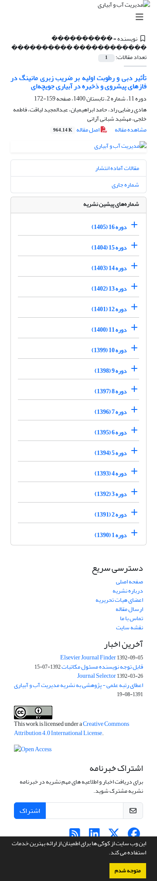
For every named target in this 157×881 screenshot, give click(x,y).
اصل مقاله (76, 129)
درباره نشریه (128, 591)
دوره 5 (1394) (111, 453)
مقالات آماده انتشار (117, 168)
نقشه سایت (129, 627)
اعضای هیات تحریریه (119, 600)
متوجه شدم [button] (128, 870)
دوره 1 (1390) (111, 535)
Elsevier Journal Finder (88, 657)
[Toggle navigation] (81, 17)
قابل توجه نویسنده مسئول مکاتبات (102, 667)
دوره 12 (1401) (109, 309)
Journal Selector (96, 676)
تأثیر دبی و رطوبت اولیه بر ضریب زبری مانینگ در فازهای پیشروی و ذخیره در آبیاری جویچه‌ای (78, 82)
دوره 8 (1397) (111, 391)
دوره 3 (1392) (111, 494)
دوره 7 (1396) (111, 412)
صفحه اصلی (129, 581)
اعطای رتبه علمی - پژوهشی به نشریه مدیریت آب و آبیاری (78, 685)
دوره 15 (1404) (109, 247)
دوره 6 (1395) (111, 432)
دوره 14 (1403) (109, 268)
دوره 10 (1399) (109, 350)
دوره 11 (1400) (109, 330)
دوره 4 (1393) (111, 473)
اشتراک (30, 810)
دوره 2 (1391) (111, 514)
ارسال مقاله (129, 609)
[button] (106, 853)
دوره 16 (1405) (109, 227)
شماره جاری (125, 185)
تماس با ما (131, 618)
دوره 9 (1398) (111, 371)
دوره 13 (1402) (109, 289)
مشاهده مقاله (131, 129)
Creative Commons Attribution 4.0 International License (71, 728)
